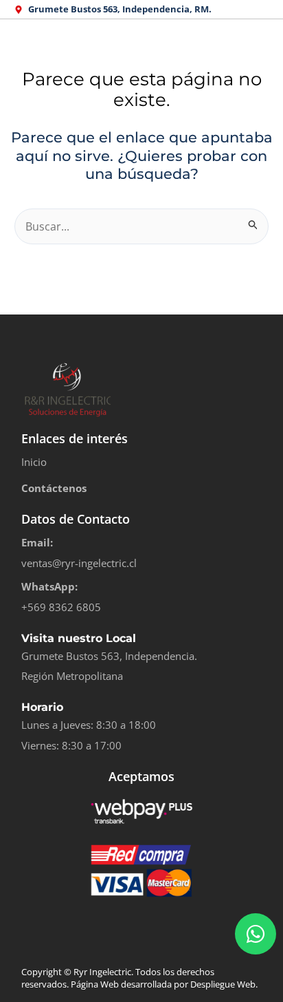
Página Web (95, 984)
